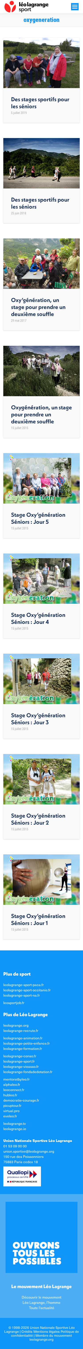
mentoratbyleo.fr (16, 1079)
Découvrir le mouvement (41, 1297)
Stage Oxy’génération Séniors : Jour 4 (38, 618)
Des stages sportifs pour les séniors (40, 103)
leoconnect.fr (13, 1089)
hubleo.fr (10, 1094)
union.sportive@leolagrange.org (28, 1151)
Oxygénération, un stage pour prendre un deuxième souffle (41, 414)
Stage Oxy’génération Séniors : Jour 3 (38, 719)
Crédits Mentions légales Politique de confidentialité (45, 1333)
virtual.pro (11, 1110)
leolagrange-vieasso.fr (21, 1066)
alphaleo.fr (11, 1084)
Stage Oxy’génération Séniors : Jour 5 (38, 518)
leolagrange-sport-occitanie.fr (27, 989)
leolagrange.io (14, 1128)
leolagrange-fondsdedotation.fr (27, 1071)
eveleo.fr (10, 1115)
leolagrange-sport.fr (19, 1061)
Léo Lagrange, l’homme (41, 1302)
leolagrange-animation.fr (22, 1037)
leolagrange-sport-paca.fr (23, 984)
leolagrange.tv (14, 1123)
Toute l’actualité (41, 1307)
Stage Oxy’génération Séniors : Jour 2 (38, 819)
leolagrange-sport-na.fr (21, 995)
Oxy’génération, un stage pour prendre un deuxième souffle (38, 307)
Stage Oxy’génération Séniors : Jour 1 (38, 919)
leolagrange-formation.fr (22, 1048)
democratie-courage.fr (21, 1100)
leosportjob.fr (13, 1002)
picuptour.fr (12, 1105)
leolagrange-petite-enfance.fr (26, 1043)
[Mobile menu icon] (75, 6)
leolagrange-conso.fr (19, 1055)
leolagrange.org (16, 1025)
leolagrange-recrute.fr (20, 1030)
